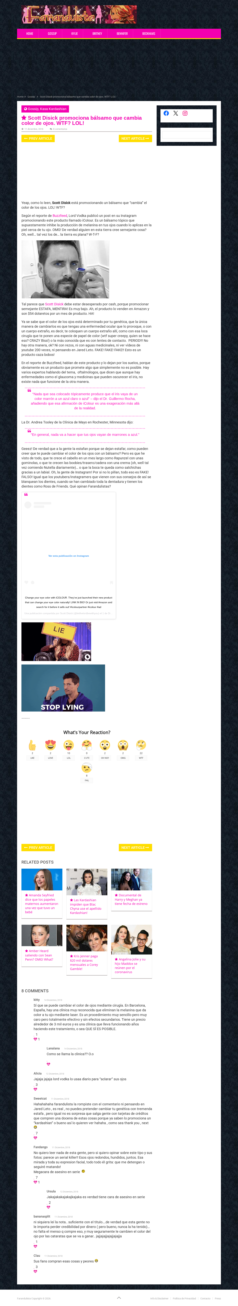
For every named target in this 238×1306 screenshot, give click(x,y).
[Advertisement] (119, 67)
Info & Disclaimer (159, 1298)
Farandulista (24, 1298)
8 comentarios (60, 129)
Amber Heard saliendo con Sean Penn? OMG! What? (39, 955)
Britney (97, 33)
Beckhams (148, 33)
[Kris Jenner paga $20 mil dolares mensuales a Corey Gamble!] (86, 938)
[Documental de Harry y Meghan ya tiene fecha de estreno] (131, 879)
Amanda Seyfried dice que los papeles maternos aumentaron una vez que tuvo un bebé (41, 903)
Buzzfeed (59, 216)
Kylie (74, 33)
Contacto (205, 1298)
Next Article (133, 138)
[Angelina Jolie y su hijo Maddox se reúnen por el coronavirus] (131, 940)
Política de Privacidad (184, 1298)
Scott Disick (54, 304)
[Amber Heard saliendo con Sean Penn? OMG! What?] (41, 935)
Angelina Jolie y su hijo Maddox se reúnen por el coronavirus (130, 965)
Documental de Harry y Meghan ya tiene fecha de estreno (131, 899)
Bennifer (122, 33)
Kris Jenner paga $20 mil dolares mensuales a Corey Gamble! (84, 962)
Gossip (52, 33)
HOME (29, 33)
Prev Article (40, 138)
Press (218, 1298)
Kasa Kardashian (53, 109)
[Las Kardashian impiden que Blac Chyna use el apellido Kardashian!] (86, 882)
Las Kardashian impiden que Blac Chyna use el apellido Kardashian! (85, 906)
